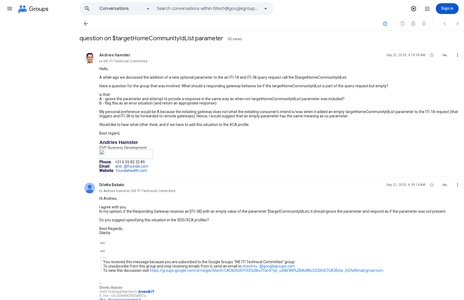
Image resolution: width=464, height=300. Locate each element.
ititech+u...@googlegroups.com (268, 266)
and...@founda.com (131, 166)
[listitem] (271, 111)
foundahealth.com (131, 170)
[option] (124, 8)
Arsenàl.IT (146, 292)
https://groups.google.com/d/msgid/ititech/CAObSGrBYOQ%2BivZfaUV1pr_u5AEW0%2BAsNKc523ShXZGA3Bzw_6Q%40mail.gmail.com (266, 270)
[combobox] (208, 8)
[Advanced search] (265, 8)
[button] (9, 8)
